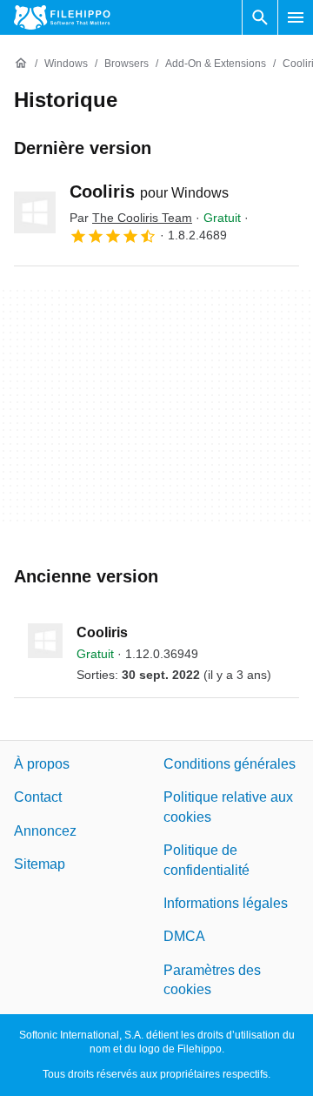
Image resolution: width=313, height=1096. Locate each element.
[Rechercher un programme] (260, 17)
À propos (42, 763)
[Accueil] (21, 63)
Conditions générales (229, 763)
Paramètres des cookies (212, 980)
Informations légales (225, 903)
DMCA (184, 937)
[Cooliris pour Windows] (35, 212)
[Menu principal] (295, 17)
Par (131, 218)
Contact (38, 797)
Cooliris (149, 191)
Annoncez (45, 831)
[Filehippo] (62, 17)
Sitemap (39, 864)
